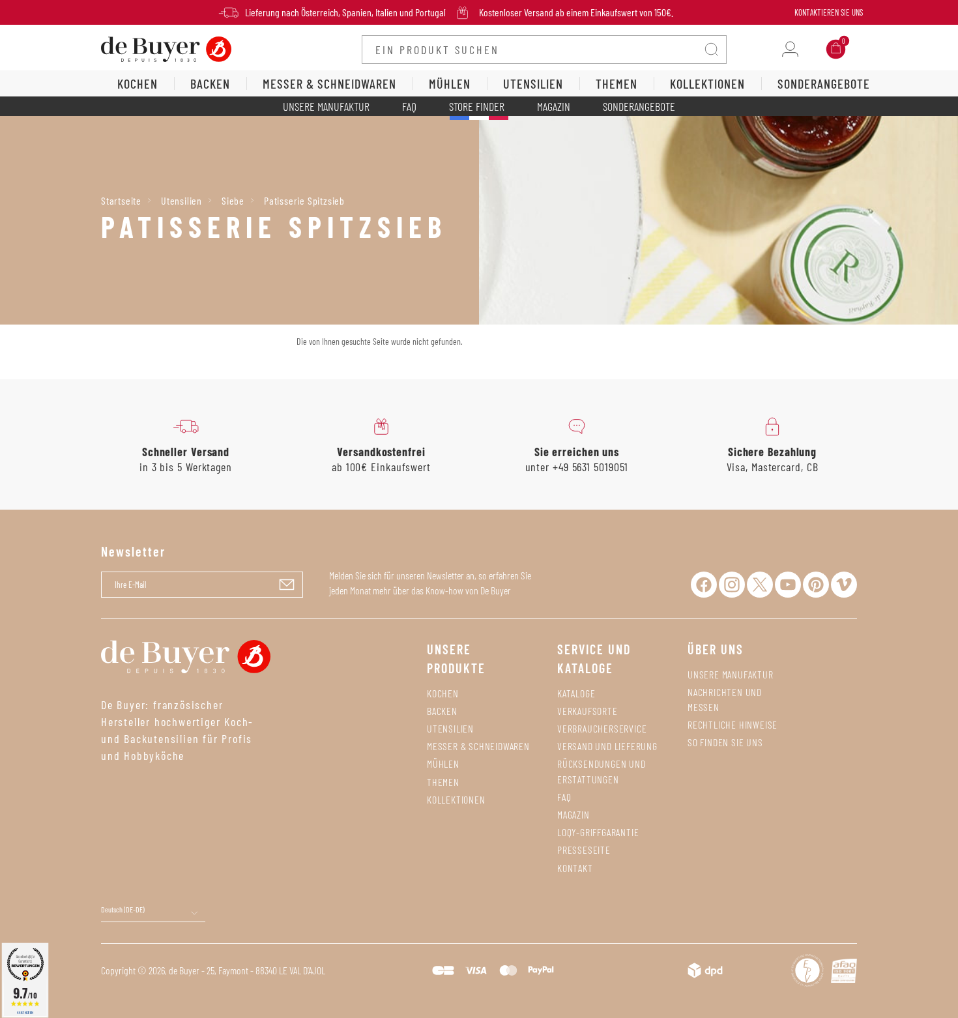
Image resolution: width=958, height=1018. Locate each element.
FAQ (409, 106)
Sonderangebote (639, 106)
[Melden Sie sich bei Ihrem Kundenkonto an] (790, 49)
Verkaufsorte (587, 711)
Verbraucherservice (601, 728)
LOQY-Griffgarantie (598, 832)
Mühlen (443, 763)
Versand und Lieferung (607, 746)
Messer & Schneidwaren (478, 746)
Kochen (443, 693)
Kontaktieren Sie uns (828, 12)
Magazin (553, 106)
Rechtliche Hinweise (732, 724)
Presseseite (584, 849)
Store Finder (476, 106)
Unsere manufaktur (731, 674)
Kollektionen (456, 799)
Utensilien (450, 728)
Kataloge (576, 693)
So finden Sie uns (725, 742)
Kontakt (575, 868)
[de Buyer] (166, 47)
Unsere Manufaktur (326, 106)
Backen (442, 711)
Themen (443, 782)
